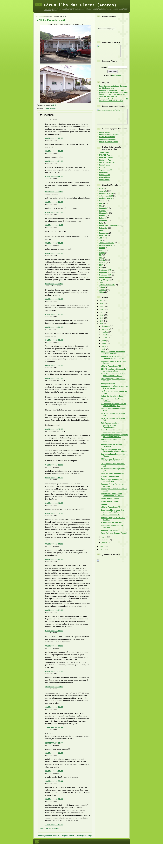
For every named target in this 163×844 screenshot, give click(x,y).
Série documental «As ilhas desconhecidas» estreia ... (112, 431)
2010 (102, 321)
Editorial (102, 218)
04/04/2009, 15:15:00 (54, 429)
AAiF (101, 189)
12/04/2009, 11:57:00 (54, 799)
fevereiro (105, 540)
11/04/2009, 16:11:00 (54, 743)
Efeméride (103, 221)
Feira (101, 223)
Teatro (101, 282)
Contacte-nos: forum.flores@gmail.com (109, 133)
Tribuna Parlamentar (107, 285)
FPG (101, 230)
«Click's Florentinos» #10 (111, 366)
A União (102, 167)
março (104, 537)
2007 (102, 549)
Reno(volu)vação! (108, 383)
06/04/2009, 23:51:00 (54, 610)
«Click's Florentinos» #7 (51, 20)
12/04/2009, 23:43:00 (54, 825)
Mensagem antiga (84, 835)
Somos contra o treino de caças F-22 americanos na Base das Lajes (113, 100)
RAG (101, 268)
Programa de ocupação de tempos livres (111, 480)
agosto (104, 338)
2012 (102, 315)
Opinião (102, 263)
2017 (102, 301)
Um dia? (104, 504)
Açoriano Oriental (106, 157)
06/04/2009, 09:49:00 (54, 559)
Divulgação (103, 213)
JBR (100, 240)
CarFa (101, 203)
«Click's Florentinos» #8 (110, 507)
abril (104, 349)
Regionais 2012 (105, 272)
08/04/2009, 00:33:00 (54, 646)
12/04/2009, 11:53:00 (54, 781)
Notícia (102, 260)
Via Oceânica (104, 180)
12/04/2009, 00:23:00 (54, 753)
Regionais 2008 (105, 270)
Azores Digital (104, 177)
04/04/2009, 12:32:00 (54, 365)
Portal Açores (104, 175)
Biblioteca (103, 201)
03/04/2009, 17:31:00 (54, 243)
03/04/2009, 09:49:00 (54, 177)
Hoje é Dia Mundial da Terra (112, 396)
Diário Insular (104, 165)
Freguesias (103, 233)
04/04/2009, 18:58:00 (54, 478)
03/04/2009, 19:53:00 (54, 253)
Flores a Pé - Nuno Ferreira (109, 225)
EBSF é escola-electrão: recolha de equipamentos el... (113, 370)
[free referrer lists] (98, 561)
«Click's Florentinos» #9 (110, 476)
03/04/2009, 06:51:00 (54, 161)
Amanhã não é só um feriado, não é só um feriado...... (114, 387)
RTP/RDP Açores (105, 155)
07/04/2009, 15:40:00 (54, 631)
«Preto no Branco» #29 (110, 498)
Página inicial (68, 835)
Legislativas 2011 (106, 245)
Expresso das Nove (106, 170)
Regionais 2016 (105, 275)
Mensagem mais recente (48, 835)
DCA (101, 206)
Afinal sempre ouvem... (110, 530)
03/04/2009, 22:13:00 (54, 299)
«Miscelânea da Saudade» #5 (112, 473)
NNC (101, 258)
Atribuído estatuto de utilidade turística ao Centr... (113, 352)
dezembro (106, 326)
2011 (102, 318)
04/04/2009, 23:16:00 (54, 503)
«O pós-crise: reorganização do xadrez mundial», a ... (113, 405)
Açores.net (103, 172)
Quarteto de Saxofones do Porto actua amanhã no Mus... (113, 375)
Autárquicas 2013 (106, 196)
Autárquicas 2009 (106, 193)
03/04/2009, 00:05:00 (54, 138)
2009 (102, 324)
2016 (102, 304)
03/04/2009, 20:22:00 (54, 284)
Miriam (102, 253)
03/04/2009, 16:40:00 (54, 225)
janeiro (105, 543)
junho (104, 343)
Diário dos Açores (106, 160)
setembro (106, 335)
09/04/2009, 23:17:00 (54, 671)
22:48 (54, 105)
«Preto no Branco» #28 (110, 501)
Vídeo (101, 292)
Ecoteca (102, 216)
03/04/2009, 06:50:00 (54, 151)
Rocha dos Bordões (107, 137)
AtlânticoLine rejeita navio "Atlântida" (111, 445)
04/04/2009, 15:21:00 (54, 465)
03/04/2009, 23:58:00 (54, 327)
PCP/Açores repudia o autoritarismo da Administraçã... (110, 425)
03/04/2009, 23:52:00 (54, 314)
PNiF (101, 265)
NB (100, 255)
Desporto (102, 211)
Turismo (102, 290)
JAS (100, 238)
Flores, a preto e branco (108, 142)
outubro (105, 332)
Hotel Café (103, 235)
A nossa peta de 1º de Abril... (112, 523)
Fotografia (47, 108)
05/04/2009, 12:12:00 (54, 513)
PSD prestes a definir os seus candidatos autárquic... (112, 460)
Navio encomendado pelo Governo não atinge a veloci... (114, 450)
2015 (102, 306)
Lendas (102, 248)
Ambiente (103, 191)
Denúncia (103, 208)
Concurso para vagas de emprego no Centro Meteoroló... (114, 436)
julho (104, 341)
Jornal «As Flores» (106, 243)
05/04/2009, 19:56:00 (54, 544)
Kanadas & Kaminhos (107, 139)
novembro (106, 329)
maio (104, 346)
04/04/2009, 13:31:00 (54, 378)
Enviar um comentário (49, 828)
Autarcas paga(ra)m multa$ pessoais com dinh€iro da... (113, 357)
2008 (102, 546)
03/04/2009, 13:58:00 (54, 202)
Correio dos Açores (106, 162)
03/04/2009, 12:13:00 (54, 192)
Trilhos (102, 287)
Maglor (53, 108)
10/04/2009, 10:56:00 (54, 707)
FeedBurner (116, 75)
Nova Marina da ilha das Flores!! (114, 533)
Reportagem (104, 277)
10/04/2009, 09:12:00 (54, 687)
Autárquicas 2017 (106, 198)
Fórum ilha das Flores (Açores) (80, 5)
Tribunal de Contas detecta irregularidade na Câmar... (112, 494)
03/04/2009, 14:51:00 (54, 212)
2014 (102, 309)
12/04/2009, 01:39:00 (54, 771)
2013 (102, 312)
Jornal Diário (104, 153)
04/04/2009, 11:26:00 (54, 340)
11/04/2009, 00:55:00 (54, 728)
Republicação (104, 280)
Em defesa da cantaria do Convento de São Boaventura (113, 87)
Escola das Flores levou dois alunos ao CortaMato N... (112, 511)
